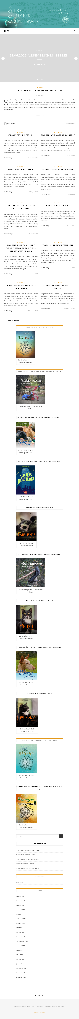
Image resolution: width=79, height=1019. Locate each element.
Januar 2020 (20, 964)
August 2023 (20, 910)
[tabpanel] (39, 58)
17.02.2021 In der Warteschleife (57, 245)
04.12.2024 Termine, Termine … (20, 135)
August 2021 (20, 923)
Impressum (48, 1006)
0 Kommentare (70, 124)
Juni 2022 (19, 914)
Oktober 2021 (21, 919)
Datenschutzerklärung (58, 1006)
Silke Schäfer (11, 124)
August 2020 (20, 946)
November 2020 (21, 937)
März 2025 (20, 896)
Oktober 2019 (21, 977)
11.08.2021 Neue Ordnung (58, 206)
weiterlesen (39, 64)
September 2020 (22, 941)
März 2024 (20, 905)
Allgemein (39, 51)
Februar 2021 (20, 932)
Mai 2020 (19, 950)
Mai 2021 (19, 928)
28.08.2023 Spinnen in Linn (21, 169)
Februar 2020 (20, 959)
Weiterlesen (40, 116)
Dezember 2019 (21, 968)
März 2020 (20, 955)
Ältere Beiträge (12, 320)
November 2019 (21, 973)
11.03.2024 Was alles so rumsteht (58, 135)
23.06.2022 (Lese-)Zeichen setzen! (39, 55)
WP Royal (40, 1006)
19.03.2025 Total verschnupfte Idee (39, 90)
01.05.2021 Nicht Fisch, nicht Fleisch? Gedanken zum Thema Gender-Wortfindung (21, 248)
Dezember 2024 (21, 901)
